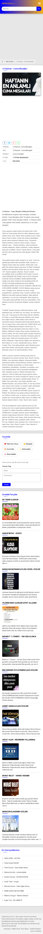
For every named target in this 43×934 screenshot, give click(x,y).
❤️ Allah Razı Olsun (11, 444)
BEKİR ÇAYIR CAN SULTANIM (14, 891)
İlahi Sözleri (9, 61)
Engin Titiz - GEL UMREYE (13, 900)
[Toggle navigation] (39, 3)
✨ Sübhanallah (25, 449)
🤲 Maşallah (27, 444)
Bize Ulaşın (25, 929)
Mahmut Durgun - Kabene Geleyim (16, 895)
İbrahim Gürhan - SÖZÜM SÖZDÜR (16, 877)
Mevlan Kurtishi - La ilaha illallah (15, 872)
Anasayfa (7, 929)
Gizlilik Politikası (35, 929)
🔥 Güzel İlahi (9, 449)
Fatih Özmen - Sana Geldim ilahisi (16, 868)
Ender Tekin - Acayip (11, 882)
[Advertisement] (21, 38)
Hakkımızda (16, 929)
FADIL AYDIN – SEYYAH (12, 858)
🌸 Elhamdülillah (10, 454)
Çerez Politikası (35, 931)
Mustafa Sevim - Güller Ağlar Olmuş (16, 886)
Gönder (6, 484)
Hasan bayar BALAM (11, 863)
